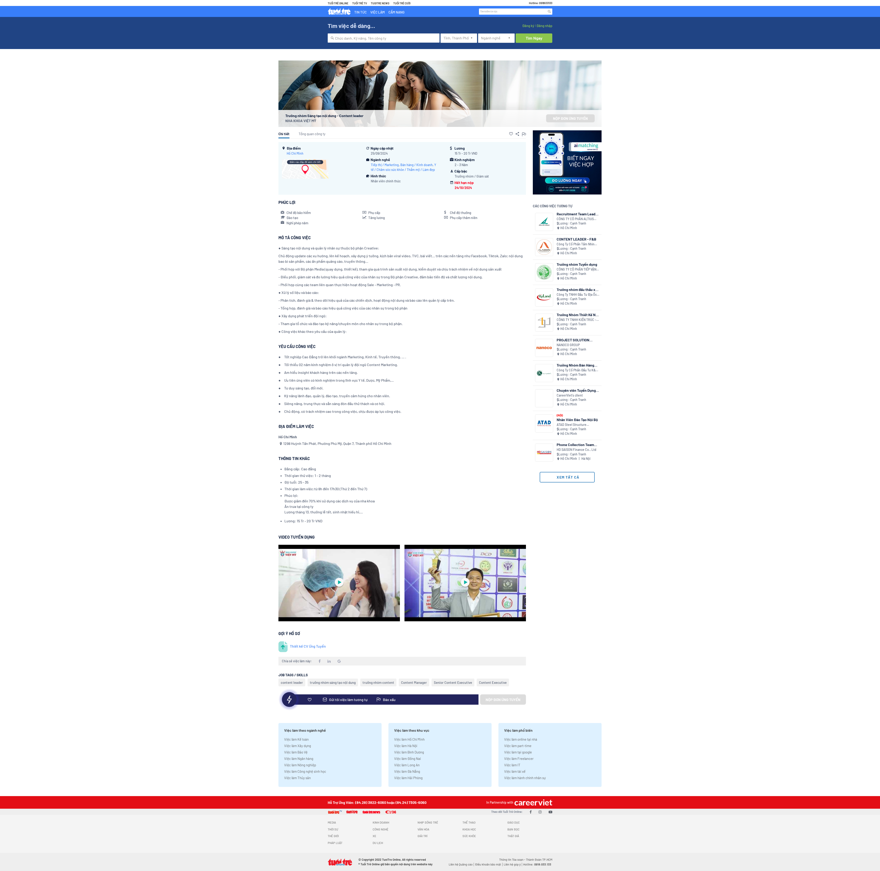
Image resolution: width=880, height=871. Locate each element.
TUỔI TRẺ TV (359, 3)
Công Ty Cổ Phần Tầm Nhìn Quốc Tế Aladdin (575, 244)
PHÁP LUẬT (335, 843)
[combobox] (384, 38)
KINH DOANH (381, 822)
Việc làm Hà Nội (405, 746)
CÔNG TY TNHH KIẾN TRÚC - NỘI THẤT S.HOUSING (576, 320)
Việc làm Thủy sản (297, 778)
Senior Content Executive (453, 682)
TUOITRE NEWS (380, 3)
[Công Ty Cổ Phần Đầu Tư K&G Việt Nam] (544, 373)
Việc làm (377, 12)
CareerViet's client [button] (570, 395)
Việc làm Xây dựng (297, 746)
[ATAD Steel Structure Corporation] (544, 423)
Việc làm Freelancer (519, 758)
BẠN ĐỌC (513, 829)
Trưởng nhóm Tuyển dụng (577, 264)
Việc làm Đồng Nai (407, 758)
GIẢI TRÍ (422, 836)
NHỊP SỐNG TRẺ (428, 822)
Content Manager (414, 682)
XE (374, 836)
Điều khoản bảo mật (488, 864)
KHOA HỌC (469, 829)
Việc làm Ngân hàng (298, 758)
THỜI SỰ (333, 829)
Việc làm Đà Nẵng (407, 771)
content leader (292, 682)
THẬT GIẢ (513, 836)
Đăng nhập (544, 26)
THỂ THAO (469, 822)
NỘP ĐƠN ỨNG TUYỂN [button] (570, 118)
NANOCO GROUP (568, 345)
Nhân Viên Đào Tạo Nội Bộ (577, 419)
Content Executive (493, 682)
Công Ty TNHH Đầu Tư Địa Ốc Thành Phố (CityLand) (577, 295)
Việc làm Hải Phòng (408, 778)
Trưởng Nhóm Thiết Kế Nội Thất (578, 314)
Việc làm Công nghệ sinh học (305, 771)
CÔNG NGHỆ (380, 829)
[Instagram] (540, 812)
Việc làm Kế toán (296, 739)
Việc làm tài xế (514, 771)
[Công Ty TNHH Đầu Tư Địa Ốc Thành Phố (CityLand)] (544, 297)
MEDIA (332, 822)
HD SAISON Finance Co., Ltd (576, 450)
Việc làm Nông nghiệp (300, 765)
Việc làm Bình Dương (409, 752)
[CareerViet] (532, 802)
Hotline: (537, 864)
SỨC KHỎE (469, 836)
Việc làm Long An (407, 765)
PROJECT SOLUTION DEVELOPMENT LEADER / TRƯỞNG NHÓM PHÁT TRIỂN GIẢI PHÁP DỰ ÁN (577, 340)
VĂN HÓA (423, 829)
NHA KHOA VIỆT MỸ (300, 120)
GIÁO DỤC (513, 822)
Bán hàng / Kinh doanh (416, 165)
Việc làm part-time (517, 746)
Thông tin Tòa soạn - (512, 859)
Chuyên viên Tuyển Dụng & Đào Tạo (578, 390)
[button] (511, 134)
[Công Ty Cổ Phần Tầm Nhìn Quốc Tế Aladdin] (544, 247)
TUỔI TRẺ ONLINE (338, 3)
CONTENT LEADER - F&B (576, 239)
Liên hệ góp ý (512, 864)
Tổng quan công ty (312, 134)
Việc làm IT (512, 765)
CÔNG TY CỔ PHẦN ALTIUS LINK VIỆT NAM (575, 219)
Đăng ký (528, 26)
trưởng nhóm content (378, 682)
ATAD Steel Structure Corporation (571, 425)
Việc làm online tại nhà (520, 739)
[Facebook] (531, 812)
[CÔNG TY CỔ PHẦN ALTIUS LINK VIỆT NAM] (544, 222)
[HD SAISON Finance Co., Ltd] (544, 452)
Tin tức (360, 12)
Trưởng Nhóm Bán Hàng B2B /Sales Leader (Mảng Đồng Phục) (577, 365)
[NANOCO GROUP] (544, 348)
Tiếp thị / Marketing (385, 165)
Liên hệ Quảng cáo (461, 864)
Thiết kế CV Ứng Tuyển (308, 646)
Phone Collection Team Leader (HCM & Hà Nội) (575, 444)
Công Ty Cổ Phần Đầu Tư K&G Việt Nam (577, 370)
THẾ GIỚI (333, 836)
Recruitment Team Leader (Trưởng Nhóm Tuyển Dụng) (578, 214)
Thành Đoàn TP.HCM (539, 859)
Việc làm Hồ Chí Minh (409, 739)
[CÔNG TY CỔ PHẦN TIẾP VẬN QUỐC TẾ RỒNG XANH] (544, 272)
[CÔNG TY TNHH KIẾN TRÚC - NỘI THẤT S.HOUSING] (544, 322)
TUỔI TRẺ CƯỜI (401, 3)
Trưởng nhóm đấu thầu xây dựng (578, 289)
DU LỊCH (378, 843)
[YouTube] (550, 812)
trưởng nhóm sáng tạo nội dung (333, 682)
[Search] (549, 11)
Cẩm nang (396, 12)
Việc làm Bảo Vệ (296, 752)
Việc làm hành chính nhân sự (525, 778)
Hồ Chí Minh (295, 153)
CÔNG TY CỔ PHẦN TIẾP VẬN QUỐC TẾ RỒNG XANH (576, 269)
